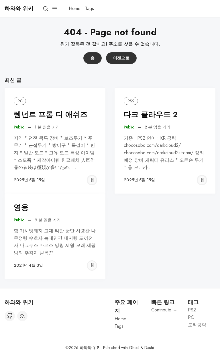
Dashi (149, 347)
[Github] (10, 316)
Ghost (134, 347)
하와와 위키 (90, 347)
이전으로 (121, 58)
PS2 (131, 101)
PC (20, 101)
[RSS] (22, 316)
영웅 (21, 207)
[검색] (45, 8)
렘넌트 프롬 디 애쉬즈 (51, 114)
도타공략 (197, 324)
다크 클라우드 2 (151, 114)
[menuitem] (74, 8)
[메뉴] (54, 8)
